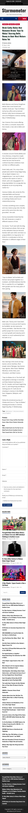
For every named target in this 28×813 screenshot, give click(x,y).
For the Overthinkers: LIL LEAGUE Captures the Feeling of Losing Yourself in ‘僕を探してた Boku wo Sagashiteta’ (13, 724)
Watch (24, 19)
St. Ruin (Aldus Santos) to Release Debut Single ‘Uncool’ (12, 560)
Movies (17, 24)
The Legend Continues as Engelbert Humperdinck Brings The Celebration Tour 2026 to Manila (13, 655)
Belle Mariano (9, 411)
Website (4, 481)
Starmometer (14, 10)
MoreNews (10, 811)
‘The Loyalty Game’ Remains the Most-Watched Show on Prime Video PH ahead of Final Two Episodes (13, 685)
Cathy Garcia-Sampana (18, 411)
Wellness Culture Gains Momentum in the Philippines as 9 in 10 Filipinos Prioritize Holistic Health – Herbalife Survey (14, 617)
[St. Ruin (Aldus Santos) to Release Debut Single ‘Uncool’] (14, 549)
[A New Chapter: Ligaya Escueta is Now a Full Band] (14, 573)
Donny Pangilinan (7, 413)
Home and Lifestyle (8, 528)
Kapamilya (11, 24)
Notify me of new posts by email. (13, 501)
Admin (4, 538)
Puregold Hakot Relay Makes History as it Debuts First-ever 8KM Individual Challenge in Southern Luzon (13, 534)
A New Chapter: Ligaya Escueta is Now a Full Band (14, 584)
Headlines (5, 24)
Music (11, 554)
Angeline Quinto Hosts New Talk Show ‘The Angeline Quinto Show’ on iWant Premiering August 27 (12, 697)
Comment (5, 447)
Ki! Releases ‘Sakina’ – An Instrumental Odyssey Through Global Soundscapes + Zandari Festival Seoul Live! (13, 710)
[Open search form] (16, 18)
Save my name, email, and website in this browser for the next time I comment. (14, 489)
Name (4, 469)
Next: (13, 428)
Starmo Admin (7, 43)
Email (4, 475)
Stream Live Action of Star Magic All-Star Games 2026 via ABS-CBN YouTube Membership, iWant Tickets (14, 717)
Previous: (12, 420)
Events (5, 526)
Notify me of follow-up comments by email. (12, 496)
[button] (2, 18)
